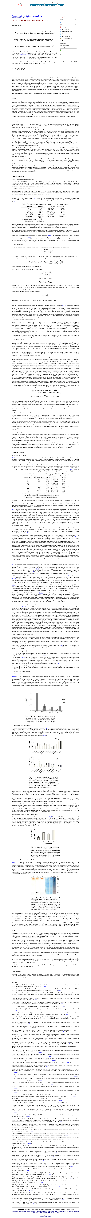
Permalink (63, 54)
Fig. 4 (13, 564)
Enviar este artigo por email (68, 41)
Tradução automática (67, 38)
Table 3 (71, 469)
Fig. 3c (32, 464)
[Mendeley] (60, 50)
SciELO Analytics (66, 22)
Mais (62, 50)
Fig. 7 (50, 816)
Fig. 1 (60, 342)
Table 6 (44, 655)
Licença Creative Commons (68, 1209)
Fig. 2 (65, 342)
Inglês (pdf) (64, 27)
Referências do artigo (67, 31)
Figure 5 (14, 676)
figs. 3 (21, 606)
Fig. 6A (47, 728)
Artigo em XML (65, 29)
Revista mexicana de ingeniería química (27, 16)
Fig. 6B (44, 735)
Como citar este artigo (67, 34)
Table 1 (34, 198)
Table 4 (13, 509)
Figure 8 (14, 862)
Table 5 (27, 532)
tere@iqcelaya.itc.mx (25, 54)
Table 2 (15, 201)
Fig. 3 (13, 457)
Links (45, 986)
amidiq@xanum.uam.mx (45, 1216)
